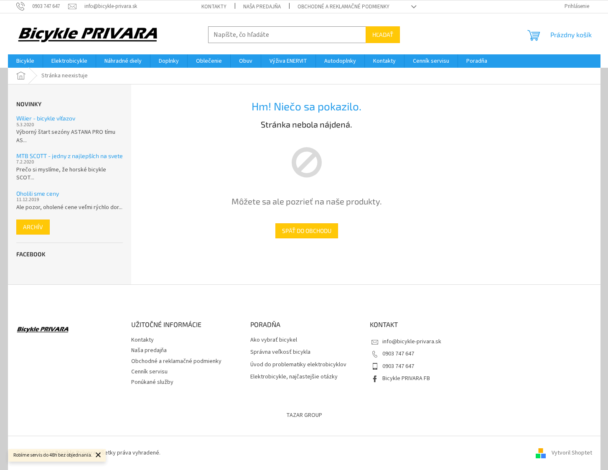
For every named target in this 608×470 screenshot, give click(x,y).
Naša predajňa (262, 6)
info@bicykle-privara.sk (411, 341)
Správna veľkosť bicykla (280, 352)
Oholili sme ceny (37, 193)
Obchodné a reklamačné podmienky (343, 6)
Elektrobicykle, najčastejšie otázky (294, 377)
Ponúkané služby (152, 382)
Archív (33, 226)
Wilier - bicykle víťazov (45, 118)
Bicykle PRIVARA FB (406, 378)
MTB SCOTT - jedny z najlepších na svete (69, 156)
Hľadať (382, 34)
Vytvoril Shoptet (572, 453)
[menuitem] (25, 61)
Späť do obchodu (306, 230)
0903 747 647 (398, 354)
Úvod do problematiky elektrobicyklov (298, 365)
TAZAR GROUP (304, 415)
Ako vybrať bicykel (273, 340)
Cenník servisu (149, 372)
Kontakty (213, 6)
